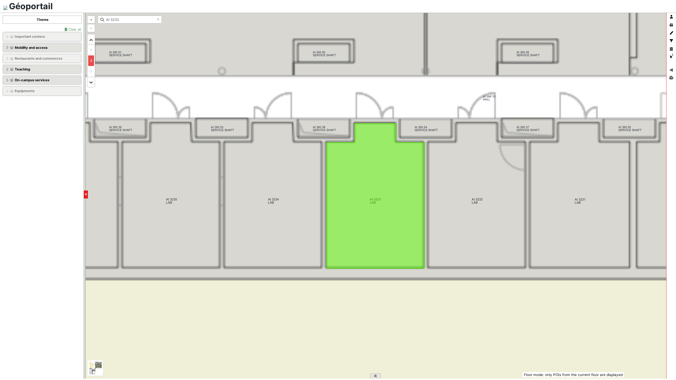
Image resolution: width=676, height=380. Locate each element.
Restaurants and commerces (38, 58)
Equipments (25, 91)
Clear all (74, 29)
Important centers (30, 37)
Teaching (22, 69)
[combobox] (130, 19)
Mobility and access (31, 48)
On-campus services (32, 80)
